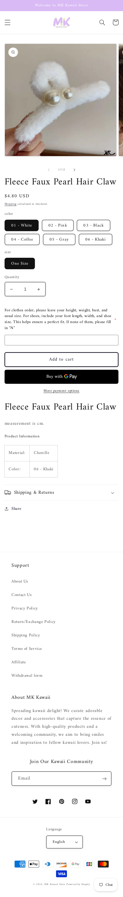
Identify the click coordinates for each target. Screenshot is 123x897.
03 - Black (93, 225)
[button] (7, 22)
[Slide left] (48, 170)
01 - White (21, 225)
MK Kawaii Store (54, 884)
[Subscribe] (104, 778)
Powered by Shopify (78, 884)
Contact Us (21, 595)
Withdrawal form (26, 675)
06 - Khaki (95, 239)
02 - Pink (57, 225)
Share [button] (16, 508)
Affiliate (18, 662)
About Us (19, 581)
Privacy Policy (24, 608)
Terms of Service (26, 648)
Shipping (11, 204)
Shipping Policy (25, 635)
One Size (19, 263)
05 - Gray (59, 239)
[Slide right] (74, 170)
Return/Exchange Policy (33, 621)
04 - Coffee (22, 239)
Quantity (12, 277)
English (59, 842)
